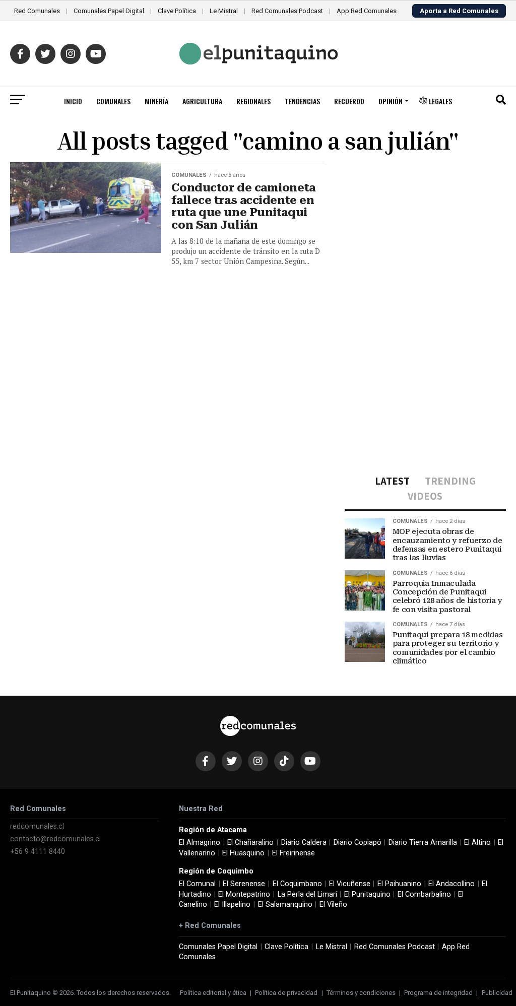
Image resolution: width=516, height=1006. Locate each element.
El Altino (477, 842)
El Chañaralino (250, 842)
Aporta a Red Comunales (459, 11)
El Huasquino (243, 853)
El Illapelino (232, 904)
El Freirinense (293, 853)
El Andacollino (451, 884)
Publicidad (497, 992)
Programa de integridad (438, 992)
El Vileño (333, 904)
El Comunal (197, 884)
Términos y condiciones (361, 992)
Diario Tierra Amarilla (423, 842)
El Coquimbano (297, 884)
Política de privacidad (286, 992)
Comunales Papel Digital (109, 11)
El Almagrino (199, 842)
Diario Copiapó (357, 842)
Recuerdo (349, 101)
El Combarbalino (424, 894)
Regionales (253, 101)
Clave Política (177, 11)
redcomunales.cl (37, 826)
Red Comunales (37, 11)
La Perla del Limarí (307, 894)
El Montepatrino (244, 894)
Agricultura (202, 101)
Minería (156, 101)
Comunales (113, 101)
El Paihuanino (399, 884)
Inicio (73, 101)
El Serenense (244, 884)
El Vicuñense (349, 884)
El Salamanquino (285, 904)
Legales (439, 101)
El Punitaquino (367, 894)
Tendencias (302, 101)
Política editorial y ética (213, 992)
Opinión (390, 101)
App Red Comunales (367, 11)
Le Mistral (224, 11)
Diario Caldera (304, 842)
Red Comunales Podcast (287, 11)
